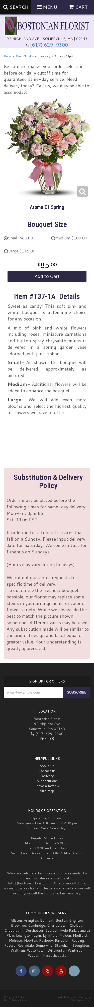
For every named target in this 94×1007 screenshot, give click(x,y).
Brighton (76, 920)
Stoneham (62, 945)
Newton (30, 940)
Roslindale (26, 945)
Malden (65, 935)
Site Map (47, 790)
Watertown (36, 950)
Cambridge (36, 925)
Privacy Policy (19, 1000)
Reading (77, 940)
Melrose (15, 940)
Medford (80, 935)
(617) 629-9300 (49, 44)
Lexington (24, 935)
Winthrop (75, 950)
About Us (47, 765)
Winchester (56, 950)
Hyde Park (68, 930)
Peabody (46, 940)
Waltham (18, 950)
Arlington (31, 920)
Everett (51, 930)
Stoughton (80, 945)
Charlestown (57, 925)
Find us (46, 738)
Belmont (47, 920)
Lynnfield (50, 935)
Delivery (47, 775)
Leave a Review (47, 785)
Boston (61, 920)
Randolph (62, 940)
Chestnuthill (13, 930)
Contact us (47, 770)
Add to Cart (47, 276)
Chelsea (75, 925)
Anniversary (42, 56)
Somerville (44, 945)
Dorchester (34, 930)
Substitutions (47, 780)
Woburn (34, 955)
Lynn (37, 935)
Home (8, 56)
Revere (10, 945)
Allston (16, 920)
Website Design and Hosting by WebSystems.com (74, 998)
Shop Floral (23, 56)
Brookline (18, 925)
